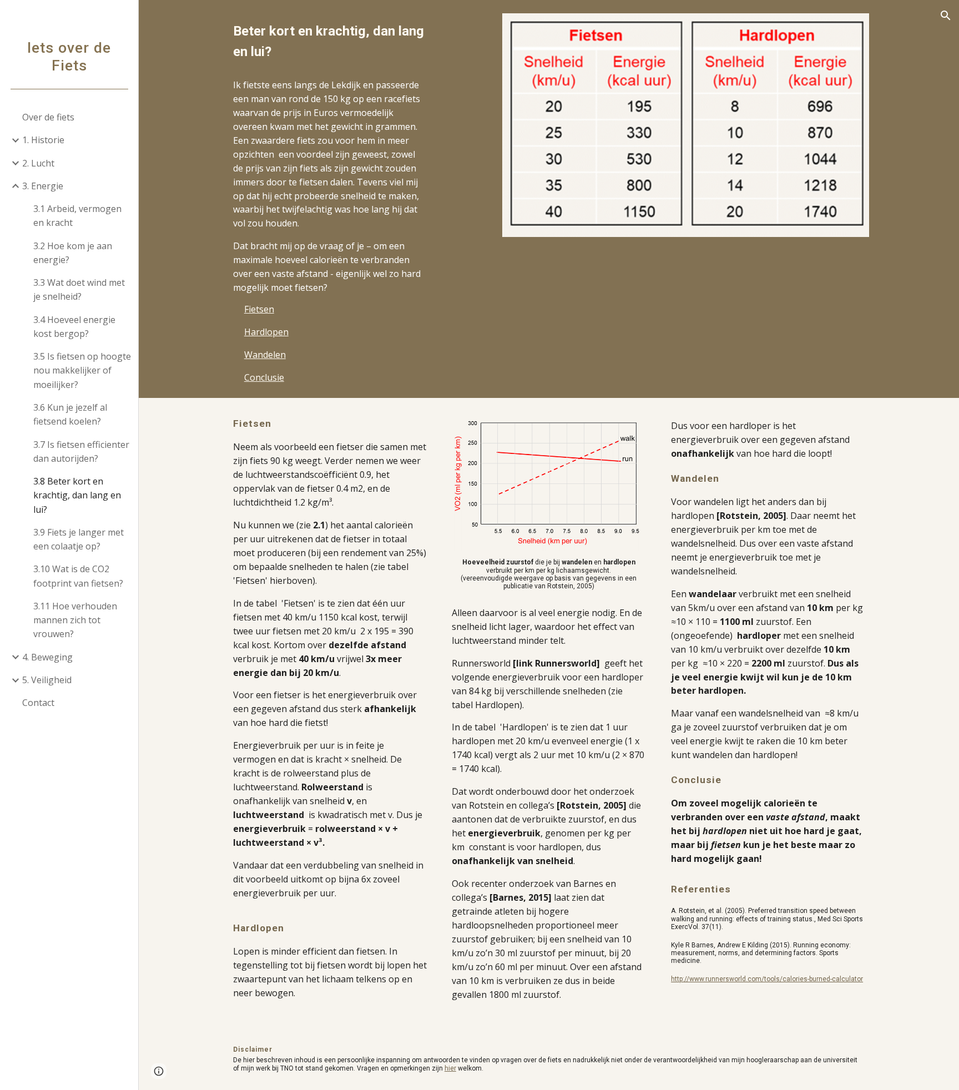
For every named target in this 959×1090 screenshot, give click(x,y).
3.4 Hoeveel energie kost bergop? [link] (74, 327)
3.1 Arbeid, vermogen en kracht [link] (77, 216)
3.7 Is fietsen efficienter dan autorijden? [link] (81, 451)
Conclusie (264, 377)
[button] (945, 15)
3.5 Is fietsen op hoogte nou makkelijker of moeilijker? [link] (82, 370)
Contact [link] (38, 703)
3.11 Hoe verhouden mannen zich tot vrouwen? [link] (75, 620)
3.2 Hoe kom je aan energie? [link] (72, 253)
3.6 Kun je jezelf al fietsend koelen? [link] (70, 414)
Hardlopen (266, 332)
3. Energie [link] (42, 186)
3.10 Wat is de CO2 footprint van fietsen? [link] (78, 576)
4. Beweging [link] (47, 657)
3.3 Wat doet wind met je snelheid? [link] (79, 289)
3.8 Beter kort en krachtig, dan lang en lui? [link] (77, 495)
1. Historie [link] (43, 140)
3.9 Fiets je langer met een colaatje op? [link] (78, 539)
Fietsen (259, 309)
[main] (330, 41)
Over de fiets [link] (48, 117)
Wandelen (265, 355)
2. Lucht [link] (38, 163)
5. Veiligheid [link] (47, 680)
